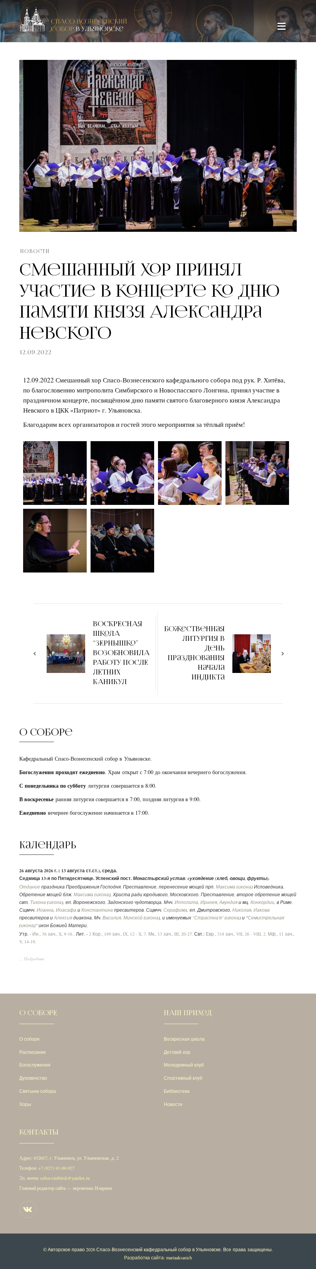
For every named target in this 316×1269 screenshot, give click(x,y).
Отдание (29, 887)
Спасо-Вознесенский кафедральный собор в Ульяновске (158, 1249)
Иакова (262, 910)
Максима (225, 887)
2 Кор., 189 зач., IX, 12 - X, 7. (118, 934)
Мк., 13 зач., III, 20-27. (170, 934)
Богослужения (34, 1065)
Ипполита (186, 902)
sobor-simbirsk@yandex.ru (65, 1178)
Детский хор (177, 1052)
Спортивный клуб (183, 1078)
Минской (133, 918)
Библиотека (177, 1091)
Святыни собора (37, 1091)
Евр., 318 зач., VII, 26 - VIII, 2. (236, 934)
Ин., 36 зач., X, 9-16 (52, 934)
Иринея (208, 902)
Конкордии (262, 902)
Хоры (25, 1104)
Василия (112, 918)
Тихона (38, 902)
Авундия (228, 902)
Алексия (63, 918)
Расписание (32, 1052)
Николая (241, 910)
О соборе (29, 1039)
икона (244, 887)
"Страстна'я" (208, 918)
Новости (35, 251)
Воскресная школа (184, 1039)
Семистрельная (266, 918)
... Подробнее (31, 959)
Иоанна (45, 910)
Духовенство (33, 1078)
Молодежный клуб (184, 1065)
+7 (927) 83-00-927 (56, 1168)
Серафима (175, 910)
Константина (97, 910)
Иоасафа (66, 910)
